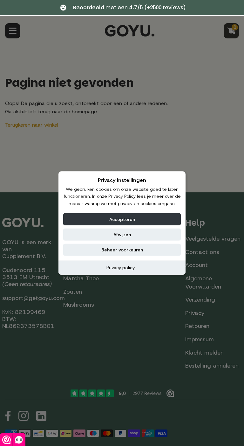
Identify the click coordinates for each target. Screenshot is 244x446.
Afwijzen (122, 234)
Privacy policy (120, 267)
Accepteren (122, 219)
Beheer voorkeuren (122, 250)
